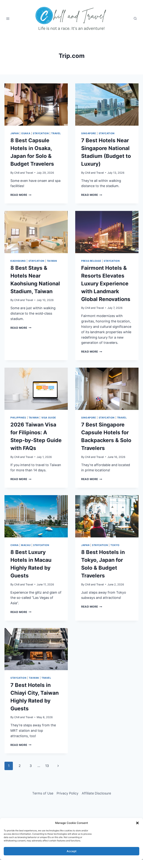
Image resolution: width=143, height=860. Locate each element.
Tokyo (114, 545)
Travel (56, 133)
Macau (26, 545)
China (14, 545)
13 (47, 766)
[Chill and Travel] (71, 18)
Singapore (88, 133)
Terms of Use (42, 793)
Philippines (18, 417)
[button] (137, 823)
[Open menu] (7, 18)
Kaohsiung (18, 260)
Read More (20, 194)
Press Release (91, 260)
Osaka (25, 133)
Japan (14, 133)
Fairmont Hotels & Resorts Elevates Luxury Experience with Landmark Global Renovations (105, 283)
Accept (72, 851)
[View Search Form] (135, 18)
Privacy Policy (67, 793)
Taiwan (52, 260)
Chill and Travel (23, 172)
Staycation (41, 133)
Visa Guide (48, 417)
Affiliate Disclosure (96, 793)
